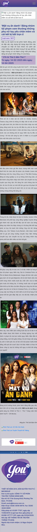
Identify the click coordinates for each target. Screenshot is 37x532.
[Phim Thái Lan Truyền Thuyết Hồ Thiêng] (15, 430)
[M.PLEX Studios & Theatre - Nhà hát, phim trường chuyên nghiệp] (15, 452)
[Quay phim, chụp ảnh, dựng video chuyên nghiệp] (11, 452)
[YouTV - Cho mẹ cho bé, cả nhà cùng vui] (21, 452)
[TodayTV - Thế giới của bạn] (23, 452)
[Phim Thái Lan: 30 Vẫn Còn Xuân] (12, 427)
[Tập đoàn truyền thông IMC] (26, 452)
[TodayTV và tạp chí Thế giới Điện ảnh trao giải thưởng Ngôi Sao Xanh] (19, 452)
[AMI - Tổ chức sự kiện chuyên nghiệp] (13, 452)
